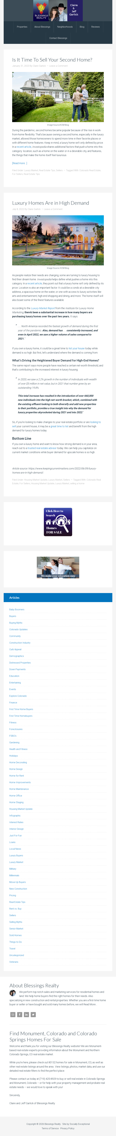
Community (15, 636)
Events (12, 689)
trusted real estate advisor (42, 448)
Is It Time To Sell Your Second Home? (52, 59)
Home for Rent (16, 775)
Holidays (13, 755)
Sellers (59, 170)
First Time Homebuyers (20, 716)
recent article (24, 146)
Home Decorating (18, 762)
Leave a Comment (58, 66)
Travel (12, 948)
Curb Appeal (15, 649)
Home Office (15, 795)
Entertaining (15, 682)
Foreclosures (15, 729)
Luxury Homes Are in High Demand (50, 203)
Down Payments (17, 669)
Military (12, 868)
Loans (12, 842)
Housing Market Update (35, 479)
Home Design (16, 769)
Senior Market (16, 928)
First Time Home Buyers (21, 709)
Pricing (12, 895)
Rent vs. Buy (15, 908)
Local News (15, 849)
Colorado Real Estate (90, 170)
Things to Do (15, 942)
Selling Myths (15, 922)
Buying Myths (15, 622)
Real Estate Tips (47, 170)
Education (14, 676)
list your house (77, 348)
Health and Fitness (18, 749)
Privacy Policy (67, 1128)
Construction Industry (19, 642)
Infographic (15, 815)
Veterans (13, 962)
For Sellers (17, 174)
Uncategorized (16, 955)
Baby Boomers (16, 609)
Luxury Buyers (16, 855)
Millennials (14, 875)
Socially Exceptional (80, 1124)
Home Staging (16, 802)
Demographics (16, 656)
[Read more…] (19, 163)
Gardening (14, 742)
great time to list (59, 426)
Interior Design (16, 829)
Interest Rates (16, 822)
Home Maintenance (19, 789)
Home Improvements (20, 782)
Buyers (12, 616)
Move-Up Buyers (17, 882)
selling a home (77, 483)
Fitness (12, 722)
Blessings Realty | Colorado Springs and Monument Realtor (58, 10)
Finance (13, 702)
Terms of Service (50, 1128)
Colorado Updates (18, 629)
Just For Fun (15, 835)
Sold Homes (15, 935)
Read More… (90, 1004)
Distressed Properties (20, 662)
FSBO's (12, 736)
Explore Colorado (18, 696)
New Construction (18, 888)
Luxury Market (31, 170)
